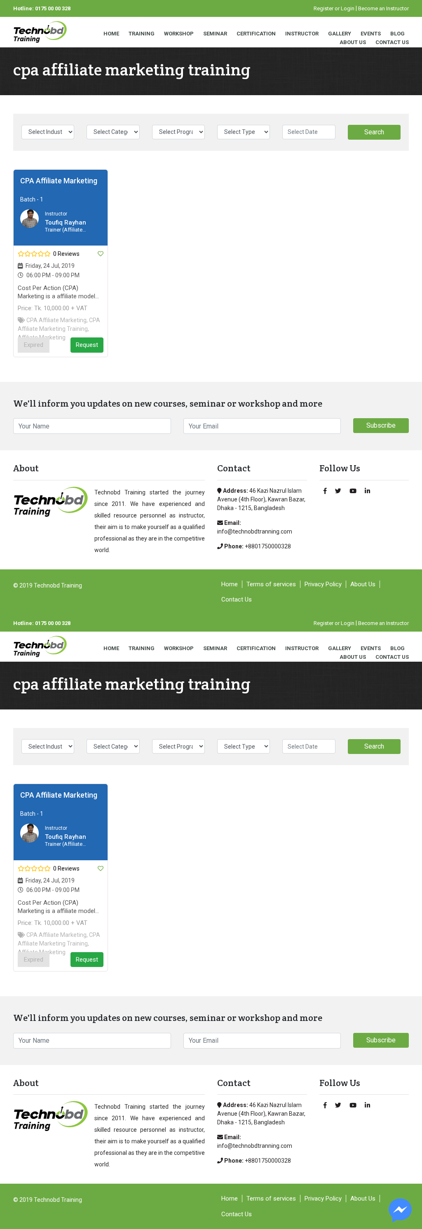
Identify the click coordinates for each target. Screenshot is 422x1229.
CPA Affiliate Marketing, (57, 320)
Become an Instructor (383, 8)
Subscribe (381, 425)
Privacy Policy (323, 584)
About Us (353, 42)
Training (142, 33)
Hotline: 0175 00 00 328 (41, 8)
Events (371, 33)
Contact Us (392, 42)
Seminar (215, 33)
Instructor (302, 33)
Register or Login (334, 8)
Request (87, 345)
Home (111, 33)
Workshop (179, 33)
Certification (256, 33)
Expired (33, 345)
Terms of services (271, 584)
